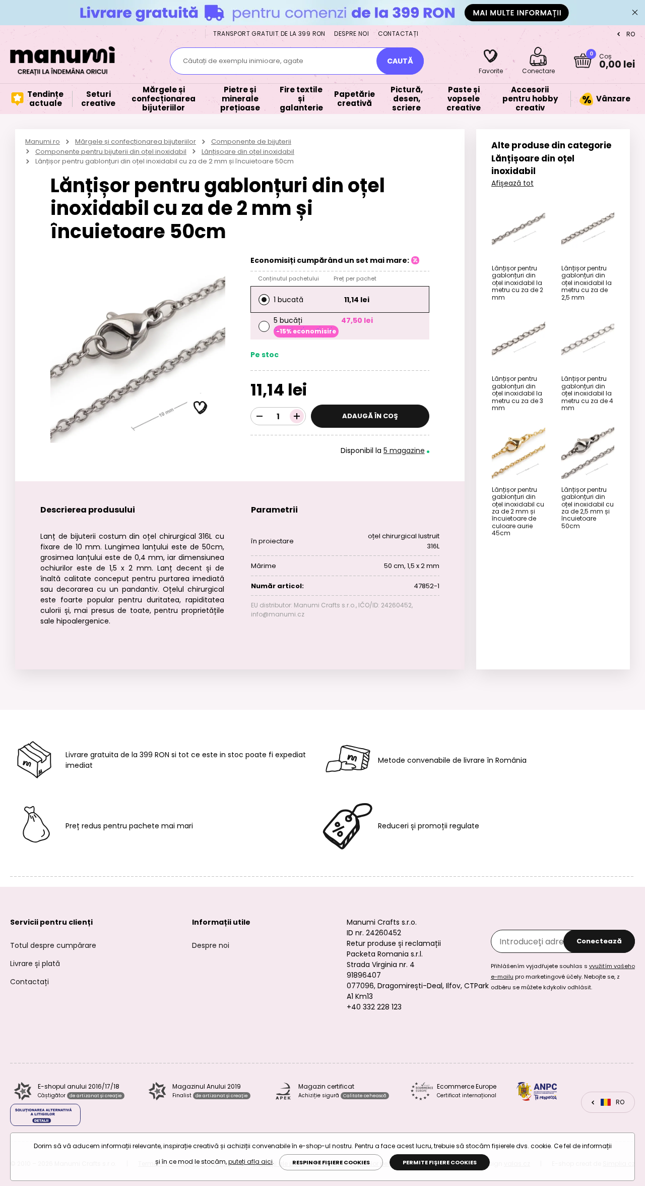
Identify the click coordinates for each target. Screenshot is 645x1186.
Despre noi (351, 33)
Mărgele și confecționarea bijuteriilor (135, 141)
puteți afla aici (250, 1161)
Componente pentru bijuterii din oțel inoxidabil (110, 151)
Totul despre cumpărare (53, 945)
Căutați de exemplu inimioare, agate (243, 61)
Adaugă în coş (370, 416)
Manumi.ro (42, 141)
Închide (635, 13)
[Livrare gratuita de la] (322, 12)
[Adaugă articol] (297, 416)
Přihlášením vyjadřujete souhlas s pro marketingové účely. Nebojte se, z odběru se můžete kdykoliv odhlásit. (563, 976)
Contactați (398, 33)
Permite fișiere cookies (440, 1162)
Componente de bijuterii (251, 141)
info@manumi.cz (277, 614)
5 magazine (404, 450)
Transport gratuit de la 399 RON (269, 33)
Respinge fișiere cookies (331, 1162)
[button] (200, 408)
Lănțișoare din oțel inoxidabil (248, 151)
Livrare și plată (35, 963)
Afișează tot (512, 183)
